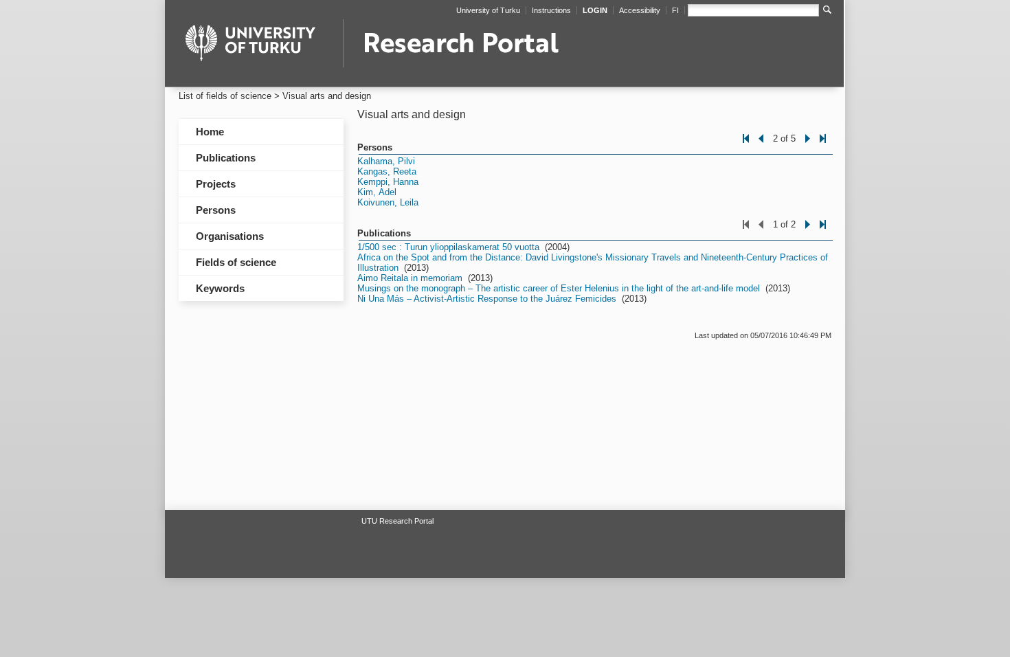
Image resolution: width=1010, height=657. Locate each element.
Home (210, 131)
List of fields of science (225, 96)
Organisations (230, 236)
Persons (216, 210)
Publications (226, 158)
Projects (216, 184)
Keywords (220, 288)
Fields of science (236, 262)
